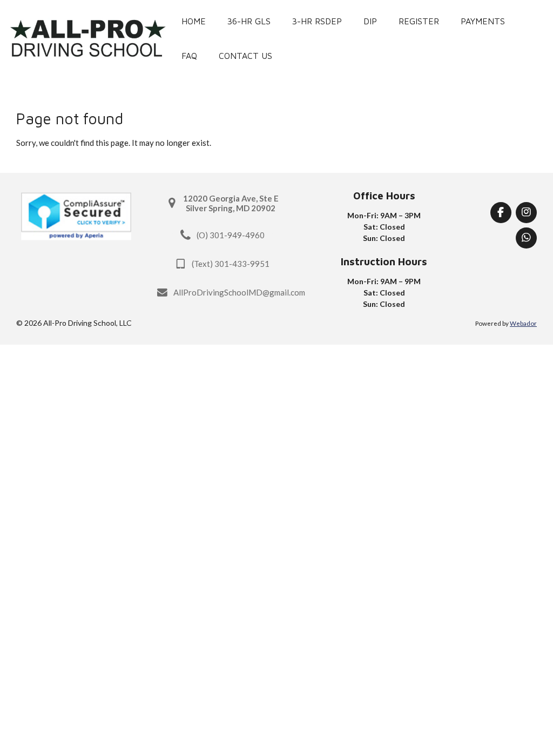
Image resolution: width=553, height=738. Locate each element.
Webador (523, 323)
